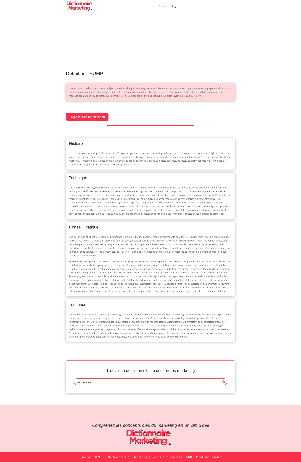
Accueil (163, 6)
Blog (173, 6)
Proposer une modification (87, 117)
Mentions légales (209, 456)
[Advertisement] (150, 36)
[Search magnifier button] (224, 382)
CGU (189, 456)
